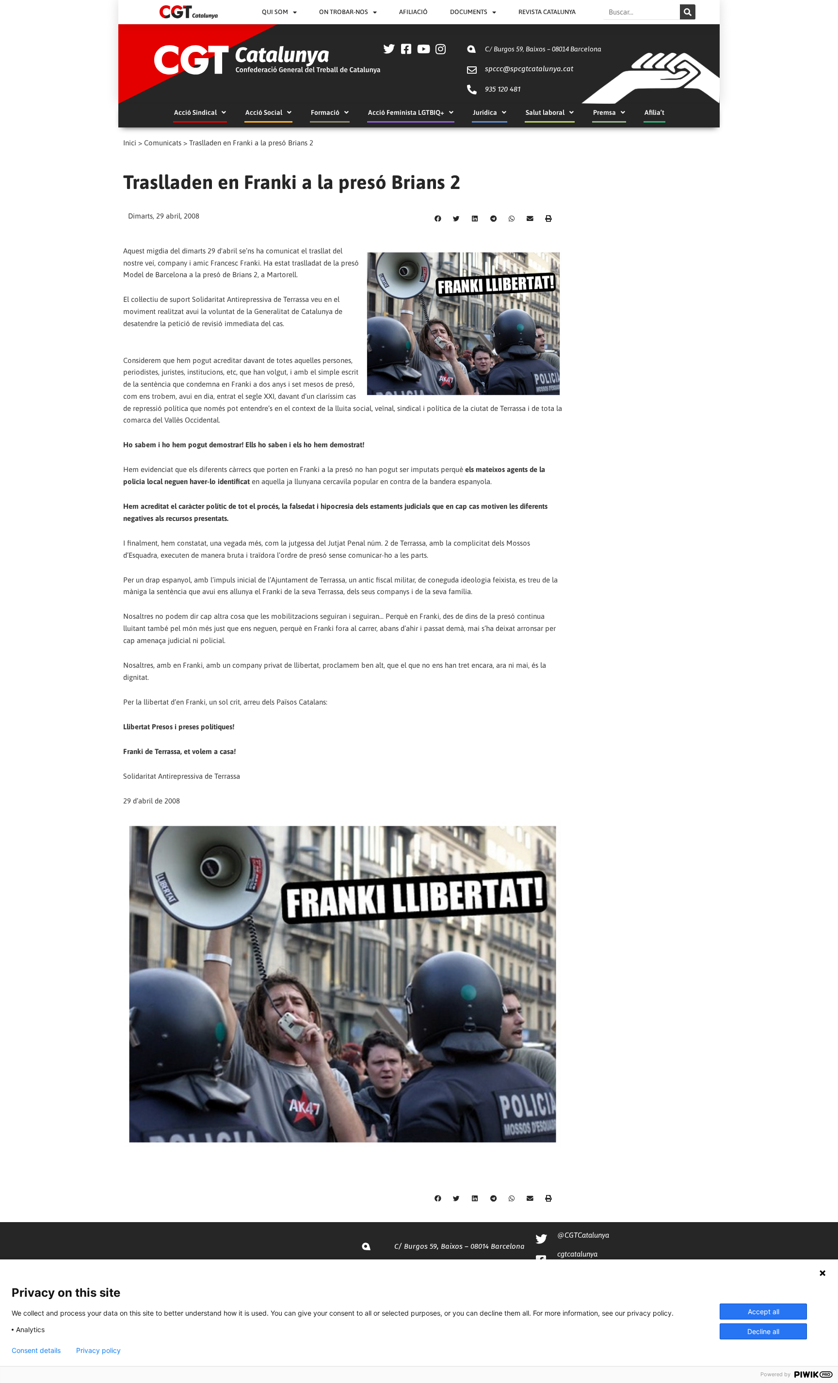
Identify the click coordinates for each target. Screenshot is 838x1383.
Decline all (763, 1331)
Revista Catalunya (547, 12)
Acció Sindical (195, 112)
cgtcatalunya (577, 1254)
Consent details (36, 1350)
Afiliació (413, 12)
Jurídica (485, 112)
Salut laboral (545, 112)
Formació (325, 112)
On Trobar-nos (343, 12)
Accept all (763, 1311)
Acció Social (263, 112)
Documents (468, 12)
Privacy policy (98, 1350)
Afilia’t (654, 112)
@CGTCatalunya (583, 1235)
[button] (438, 219)
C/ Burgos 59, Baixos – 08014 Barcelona (543, 49)
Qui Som (275, 12)
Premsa (604, 112)
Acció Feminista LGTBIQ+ (406, 112)
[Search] (687, 11)
